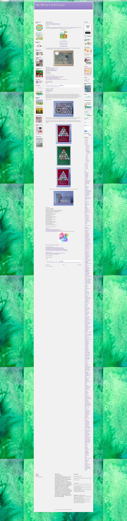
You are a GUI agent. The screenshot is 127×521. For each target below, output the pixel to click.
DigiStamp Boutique (87, 297)
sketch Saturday (87, 435)
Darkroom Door (87, 292)
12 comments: (56, 261)
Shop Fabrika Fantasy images (63, 41)
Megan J (38, 475)
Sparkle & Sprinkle (87, 439)
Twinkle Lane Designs (88, 458)
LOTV (86, 360)
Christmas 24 (87, 235)
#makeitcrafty (87, 172)
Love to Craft (87, 361)
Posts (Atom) (51, 266)
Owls (85, 394)
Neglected (86, 391)
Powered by (85, 36)
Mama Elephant (87, 366)
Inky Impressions (87, 341)
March (87, 159)
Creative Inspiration (87, 280)
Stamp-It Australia (87, 442)
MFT (85, 376)
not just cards (87, 392)
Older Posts (79, 264)
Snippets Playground (78, 262)
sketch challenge (87, 434)
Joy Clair (86, 345)
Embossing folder (87, 308)
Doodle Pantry (87, 300)
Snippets (86, 436)
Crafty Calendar (87, 265)
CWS (85, 289)
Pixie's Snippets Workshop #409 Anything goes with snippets (54, 247)
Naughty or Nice (87, 389)
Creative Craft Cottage (88, 279)
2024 (86, 141)
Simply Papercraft (87, 431)
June (86, 155)
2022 (86, 143)
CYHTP (86, 290)
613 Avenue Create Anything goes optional (52, 76)
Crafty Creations (87, 267)
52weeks (86, 179)
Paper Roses (87, 400)
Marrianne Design (87, 369)
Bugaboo (86, 211)
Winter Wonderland (87, 467)
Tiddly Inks (86, 454)
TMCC (86, 456)
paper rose (86, 399)
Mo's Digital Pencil (87, 386)
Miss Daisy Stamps (87, 381)
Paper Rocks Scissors (88, 398)
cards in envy (87, 216)
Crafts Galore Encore (88, 263)
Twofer (86, 459)
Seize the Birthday (73, 262)
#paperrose (49, 86)
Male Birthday (87, 364)
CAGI (86, 213)
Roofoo (65, 509)
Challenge (86, 227)
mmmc (86, 384)
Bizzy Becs (59, 262)
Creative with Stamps (88, 282)
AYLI (85, 200)
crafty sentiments (87, 273)
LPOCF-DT (58, 86)
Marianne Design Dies (88, 367)
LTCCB (86, 363)
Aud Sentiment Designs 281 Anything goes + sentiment (54, 77)
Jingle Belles (87, 344)
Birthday (86, 207)
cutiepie (86, 287)
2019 (86, 164)
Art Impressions (87, 192)
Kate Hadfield (87, 348)
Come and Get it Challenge (87, 245)
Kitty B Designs (87, 350)
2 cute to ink (86, 177)
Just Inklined (86, 346)
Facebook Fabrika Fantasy (63, 43)
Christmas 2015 (87, 234)
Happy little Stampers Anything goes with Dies (52, 229)
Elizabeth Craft (87, 307)
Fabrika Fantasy (54, 28)
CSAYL (86, 284)
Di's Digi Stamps (87, 293)
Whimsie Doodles (87, 466)
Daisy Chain (86, 291)
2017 (86, 166)
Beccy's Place (87, 203)
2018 (86, 165)
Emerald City (87, 309)
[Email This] (59, 85)
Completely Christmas (88, 246)
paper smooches (87, 402)
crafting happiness (87, 260)
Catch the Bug (87, 221)
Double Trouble (87, 302)
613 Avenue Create (87, 180)
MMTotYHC (86, 385)
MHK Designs (87, 379)
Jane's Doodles (87, 343)
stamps (86, 443)
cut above (86, 285)
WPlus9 (86, 469)
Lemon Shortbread (87, 353)
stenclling (86, 447)
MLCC (70, 262)
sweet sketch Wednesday (87, 451)
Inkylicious (86, 342)
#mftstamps (86, 173)
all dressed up (87, 187)
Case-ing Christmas (87, 220)
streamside (86, 448)
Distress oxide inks (87, 298)
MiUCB (86, 382)
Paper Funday (87, 395)
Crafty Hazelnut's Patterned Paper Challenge (87, 271)
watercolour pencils (87, 464)
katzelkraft (86, 349)
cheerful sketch (87, 230)
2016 (86, 167)
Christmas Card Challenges (87, 236)
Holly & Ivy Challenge (88, 334)
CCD (51, 86)
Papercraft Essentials (88, 403)
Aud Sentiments (87, 195)
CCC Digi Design (87, 225)
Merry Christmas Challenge (87, 373)
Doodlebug (86, 301)
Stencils (86, 446)
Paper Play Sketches (88, 397)
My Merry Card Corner (50, 5)
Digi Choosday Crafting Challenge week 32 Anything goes (54, 230)
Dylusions (86, 304)
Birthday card (87, 208)
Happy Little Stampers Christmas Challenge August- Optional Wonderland (56, 249)
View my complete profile (39, 476)
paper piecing (87, 396)
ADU (85, 185)
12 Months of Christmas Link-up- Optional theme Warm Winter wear (55, 253)
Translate (87, 81)
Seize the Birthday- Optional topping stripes (52, 231)
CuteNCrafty (86, 286)
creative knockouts (87, 281)
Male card (86, 365)
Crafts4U (86, 264)
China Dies (86, 231)
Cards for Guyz (87, 215)
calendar (86, 214)
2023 (86, 142)
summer (86, 450)
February (87, 160)
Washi (86, 462)
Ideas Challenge (87, 337)
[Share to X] (60, 85)
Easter (86, 306)
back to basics (87, 201)
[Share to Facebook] (61, 85)
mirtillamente (87, 380)
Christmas (86, 232)
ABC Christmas (56, 262)
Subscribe (88, 32)
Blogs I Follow (40, 10)
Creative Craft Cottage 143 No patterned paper (52, 78)
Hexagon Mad (49, 90)
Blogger (71, 509)
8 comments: (56, 85)
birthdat (86, 206)
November (87, 146)
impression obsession (88, 339)
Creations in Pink (87, 278)
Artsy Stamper (87, 194)
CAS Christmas (87, 218)
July (86, 154)
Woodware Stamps (87, 468)
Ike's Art (86, 338)
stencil (86, 445)
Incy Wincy (86, 340)
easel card (86, 305)
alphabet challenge (87, 190)
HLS (68, 262)
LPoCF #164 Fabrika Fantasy (53, 24)
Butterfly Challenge (87, 212)
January (87, 161)
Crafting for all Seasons (87, 258)
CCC (85, 224)
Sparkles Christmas (87, 440)
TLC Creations (87, 455)
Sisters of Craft (87, 433)
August (87, 150)
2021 (86, 144)
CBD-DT (86, 222)
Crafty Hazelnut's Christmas (64, 262)
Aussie (86, 196)
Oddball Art (86, 393)
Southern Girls (87, 438)
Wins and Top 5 (46, 10)
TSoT (86, 457)
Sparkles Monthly (87, 441)
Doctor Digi (86, 299)
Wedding (86, 465)
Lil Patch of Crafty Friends (73, 27)
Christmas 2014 (87, 233)
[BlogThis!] (60, 85)
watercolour (86, 463)
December (87, 145)
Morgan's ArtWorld (87, 387)
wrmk (86, 470)
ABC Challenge (87, 182)
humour (86, 336)
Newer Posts (47, 264)
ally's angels (86, 189)
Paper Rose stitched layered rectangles (51, 69)
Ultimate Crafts (87, 460)
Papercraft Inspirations (88, 404)
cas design (86, 219)
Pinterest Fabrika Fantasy (63, 46)
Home (36, 10)
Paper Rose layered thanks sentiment (51, 70)
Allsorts (86, 188)
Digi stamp (86, 296)
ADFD (86, 184)
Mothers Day (87, 388)
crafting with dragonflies (86, 262)
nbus (85, 390)
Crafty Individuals (87, 272)
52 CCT (86, 178)
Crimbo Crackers (87, 283)
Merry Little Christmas (88, 374)
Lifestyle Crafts (87, 354)
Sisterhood (86, 432)
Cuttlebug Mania (87, 288)
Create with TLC (87, 275)
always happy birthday (88, 191)
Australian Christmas (88, 197)
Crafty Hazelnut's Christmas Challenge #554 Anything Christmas (55, 248)
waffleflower (86, 461)
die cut (86, 294)
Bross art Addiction (87, 210)
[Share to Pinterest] (62, 85)
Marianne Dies (87, 368)
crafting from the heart (88, 259)
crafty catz (86, 266)
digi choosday (87, 295)
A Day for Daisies (87, 181)
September (87, 149)
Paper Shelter (87, 401)
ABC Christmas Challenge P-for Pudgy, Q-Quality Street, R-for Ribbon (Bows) (57, 250)
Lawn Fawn (86, 351)
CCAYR (86, 223)
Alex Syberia (87, 186)
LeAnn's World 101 (87, 352)
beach (86, 202)
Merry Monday (87, 375)
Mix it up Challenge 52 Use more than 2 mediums (53, 79)
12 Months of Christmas (51, 262)
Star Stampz (86, 444)
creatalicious (87, 274)
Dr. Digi (86, 303)
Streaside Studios (87, 449)
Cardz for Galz (87, 217)
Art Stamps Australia (87, 193)
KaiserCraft (86, 347)
